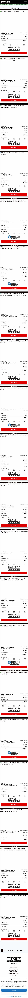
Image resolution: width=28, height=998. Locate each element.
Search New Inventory (13, 967)
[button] (26, 979)
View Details (14, 53)
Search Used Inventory (13, 969)
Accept (14, 990)
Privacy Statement (18, 996)
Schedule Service (13, 973)
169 (18, 950)
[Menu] (25, 2)
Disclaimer (13, 971)
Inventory (13, 966)
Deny (14, 993)
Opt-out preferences (10, 996)
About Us (13, 975)
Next (21, 950)
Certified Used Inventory (13, 970)
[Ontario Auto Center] (5, 1)
